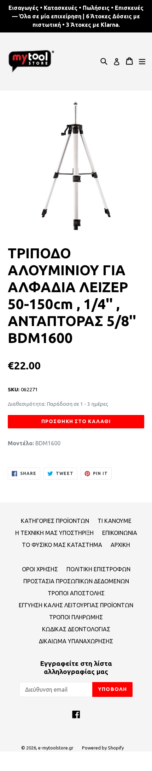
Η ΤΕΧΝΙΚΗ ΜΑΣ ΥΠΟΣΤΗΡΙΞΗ (54, 533)
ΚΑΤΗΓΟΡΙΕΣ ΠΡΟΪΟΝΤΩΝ (55, 521)
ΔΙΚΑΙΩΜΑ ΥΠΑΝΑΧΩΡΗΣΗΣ (76, 641)
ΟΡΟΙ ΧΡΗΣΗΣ (40, 569)
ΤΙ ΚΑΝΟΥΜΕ (114, 521)
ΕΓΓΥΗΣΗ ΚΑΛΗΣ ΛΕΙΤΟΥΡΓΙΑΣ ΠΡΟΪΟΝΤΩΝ (76, 605)
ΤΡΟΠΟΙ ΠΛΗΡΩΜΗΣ (76, 617)
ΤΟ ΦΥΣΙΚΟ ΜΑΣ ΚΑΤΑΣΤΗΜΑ (62, 545)
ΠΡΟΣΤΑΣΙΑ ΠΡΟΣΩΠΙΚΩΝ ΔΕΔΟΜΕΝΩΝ (76, 581)
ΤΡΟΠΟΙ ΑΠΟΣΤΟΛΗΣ (76, 593)
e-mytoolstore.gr (56, 747)
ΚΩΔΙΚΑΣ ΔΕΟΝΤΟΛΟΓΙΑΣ (76, 629)
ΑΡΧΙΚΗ (120, 545)
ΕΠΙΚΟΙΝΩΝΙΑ (119, 533)
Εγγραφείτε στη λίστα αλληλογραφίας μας (76, 667)
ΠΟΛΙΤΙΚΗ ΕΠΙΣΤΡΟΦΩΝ (98, 569)
